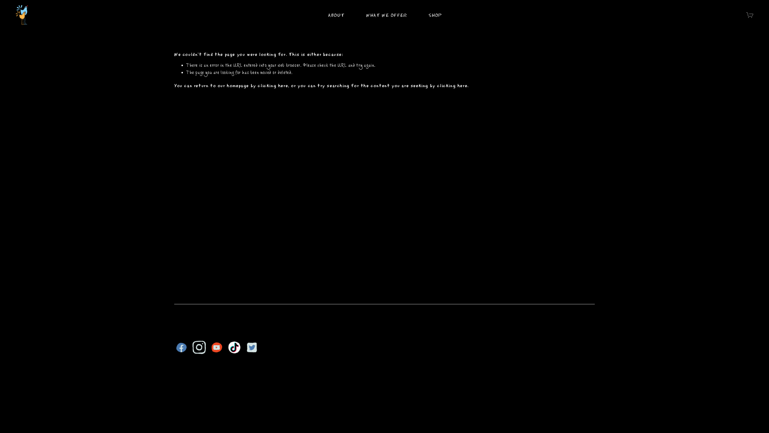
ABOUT (336, 15)
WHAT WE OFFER (386, 15)
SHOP (435, 15)
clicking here (273, 85)
